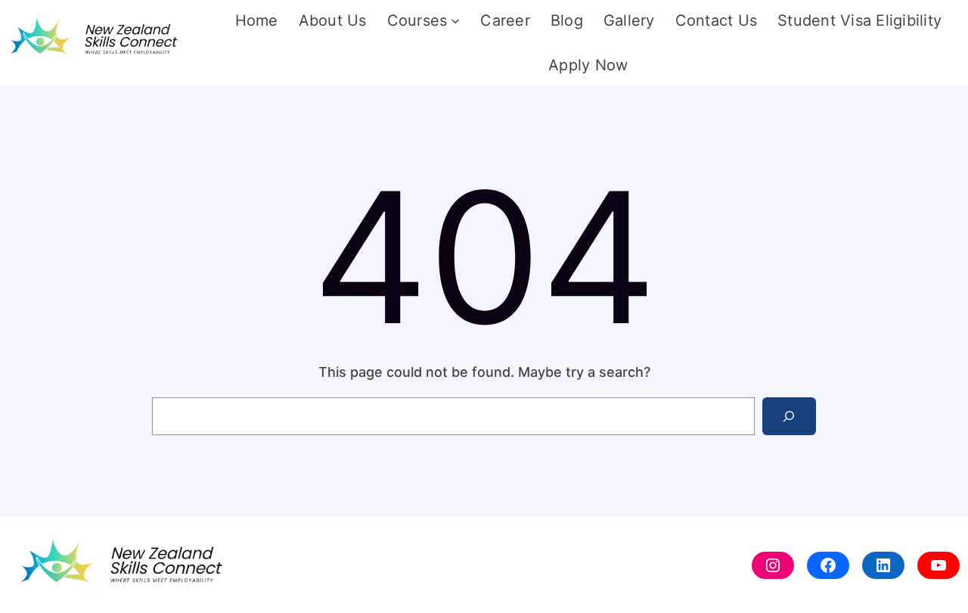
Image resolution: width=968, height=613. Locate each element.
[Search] (789, 415)
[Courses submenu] (455, 20)
